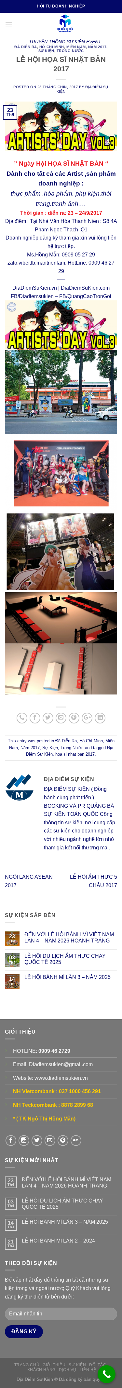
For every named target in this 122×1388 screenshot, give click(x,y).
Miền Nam (76, 47)
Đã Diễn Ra (25, 47)
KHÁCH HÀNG (41, 1369)
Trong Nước (70, 51)
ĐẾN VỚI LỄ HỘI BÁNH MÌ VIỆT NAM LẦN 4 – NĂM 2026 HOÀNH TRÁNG (69, 937)
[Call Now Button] (106, 1374)
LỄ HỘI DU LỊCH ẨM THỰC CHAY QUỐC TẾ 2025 (65, 959)
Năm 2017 (97, 47)
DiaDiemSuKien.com (85, 288)
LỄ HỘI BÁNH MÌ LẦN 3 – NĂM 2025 (67, 977)
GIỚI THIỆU (54, 1365)
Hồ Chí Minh (51, 47)
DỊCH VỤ (67, 1369)
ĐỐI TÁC (97, 1365)
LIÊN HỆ (88, 1369)
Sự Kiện (46, 51)
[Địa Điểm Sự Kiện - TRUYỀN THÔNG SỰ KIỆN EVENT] (65, 24)
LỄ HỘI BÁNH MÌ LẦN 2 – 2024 (58, 1241)
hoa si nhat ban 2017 (75, 754)
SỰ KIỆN (77, 1365)
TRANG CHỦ (27, 1365)
